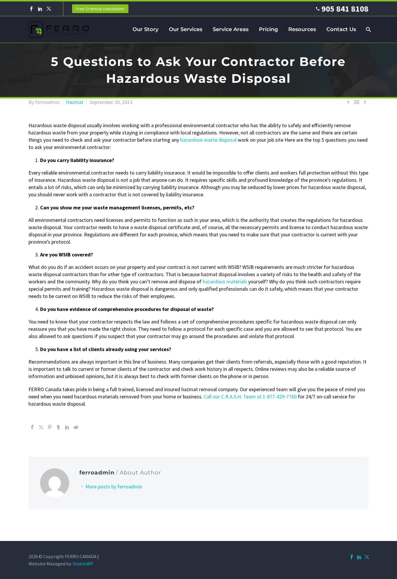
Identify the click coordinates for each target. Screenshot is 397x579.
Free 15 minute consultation (100, 8)
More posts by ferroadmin (113, 486)
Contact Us (341, 29)
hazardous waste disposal (208, 139)
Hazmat (74, 102)
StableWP (82, 564)
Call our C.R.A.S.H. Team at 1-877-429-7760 (250, 396)
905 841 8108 (345, 8)
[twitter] (366, 557)
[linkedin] (359, 557)
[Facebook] (31, 8)
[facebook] (351, 557)
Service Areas (230, 29)
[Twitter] (48, 8)
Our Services (185, 29)
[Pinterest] (49, 427)
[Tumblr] (58, 427)
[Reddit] (76, 427)
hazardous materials (225, 281)
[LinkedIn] (40, 8)
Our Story (145, 29)
